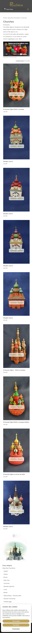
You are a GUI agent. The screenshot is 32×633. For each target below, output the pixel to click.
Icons (5, 589)
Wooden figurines (9, 586)
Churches (7, 583)
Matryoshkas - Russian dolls (12, 595)
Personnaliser (16, 629)
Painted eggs (8, 601)
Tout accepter (16, 621)
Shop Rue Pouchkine (14, 18)
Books (5, 592)
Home (5, 18)
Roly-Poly (7, 580)
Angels (6, 571)
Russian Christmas (9, 598)
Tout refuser (16, 625)
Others (6, 574)
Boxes (5, 577)
